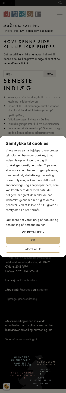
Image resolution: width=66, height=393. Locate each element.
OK (33, 240)
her (43, 225)
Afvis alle (33, 249)
